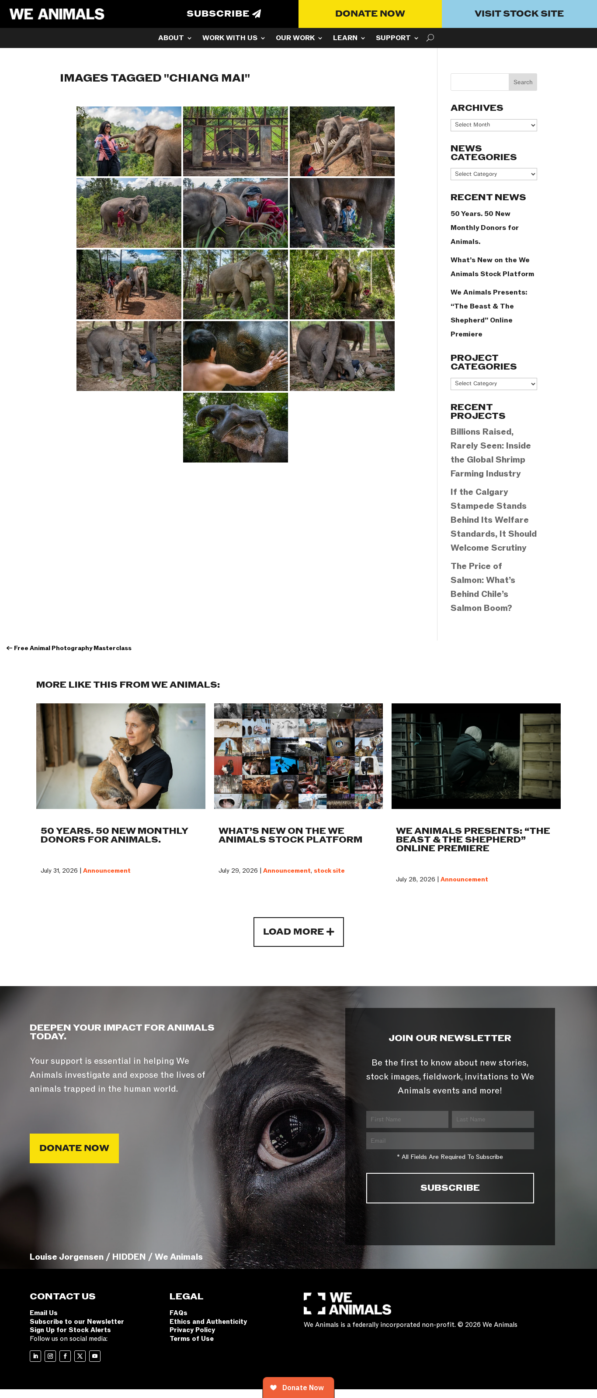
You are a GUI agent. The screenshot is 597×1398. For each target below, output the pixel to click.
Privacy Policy (192, 1330)
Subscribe (218, 14)
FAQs (178, 1313)
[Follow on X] (80, 1356)
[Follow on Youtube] (95, 1356)
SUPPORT (393, 39)
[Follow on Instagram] (50, 1356)
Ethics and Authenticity (208, 1321)
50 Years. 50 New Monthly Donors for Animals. (485, 228)
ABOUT (171, 39)
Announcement (107, 871)
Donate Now (370, 14)
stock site (329, 871)
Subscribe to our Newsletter (77, 1321)
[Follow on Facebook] (65, 1356)
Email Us (44, 1313)
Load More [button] (293, 932)
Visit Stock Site (519, 14)
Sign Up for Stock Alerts (70, 1330)
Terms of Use (192, 1338)
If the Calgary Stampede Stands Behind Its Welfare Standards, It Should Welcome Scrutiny (494, 520)
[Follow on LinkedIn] (35, 1356)
